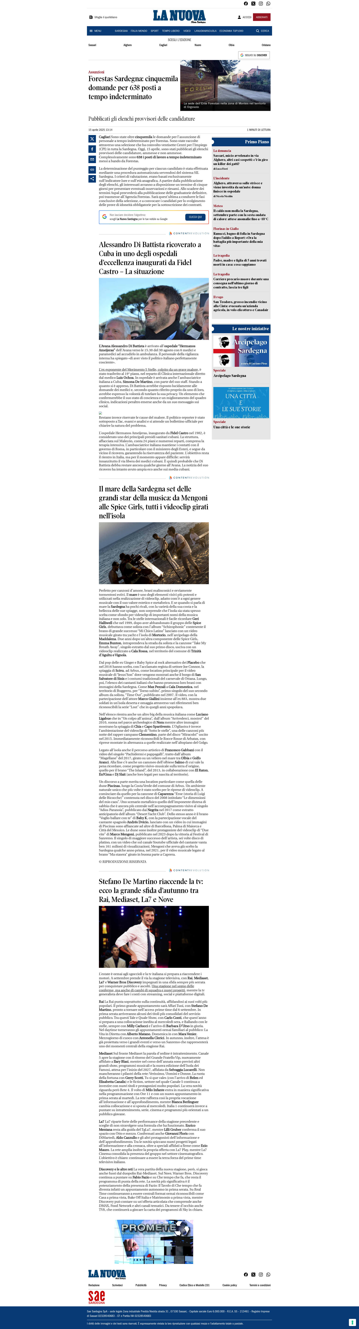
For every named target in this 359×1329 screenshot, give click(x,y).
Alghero (128, 45)
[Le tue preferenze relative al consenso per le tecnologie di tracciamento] (352, 1322)
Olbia (231, 45)
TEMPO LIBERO (171, 31)
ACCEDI (247, 17)
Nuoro (198, 45)
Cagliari (163, 45)
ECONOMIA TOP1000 (231, 31)
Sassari (92, 45)
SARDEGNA (121, 31)
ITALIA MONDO (139, 31)
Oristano (266, 45)
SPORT (155, 31)
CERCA (265, 31)
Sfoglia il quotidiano (105, 17)
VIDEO (187, 31)
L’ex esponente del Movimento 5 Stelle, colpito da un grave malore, (149, 370)
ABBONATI (262, 17)
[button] (154, 1242)
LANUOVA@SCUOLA (205, 31)
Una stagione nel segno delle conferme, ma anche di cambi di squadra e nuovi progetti (146, 988)
